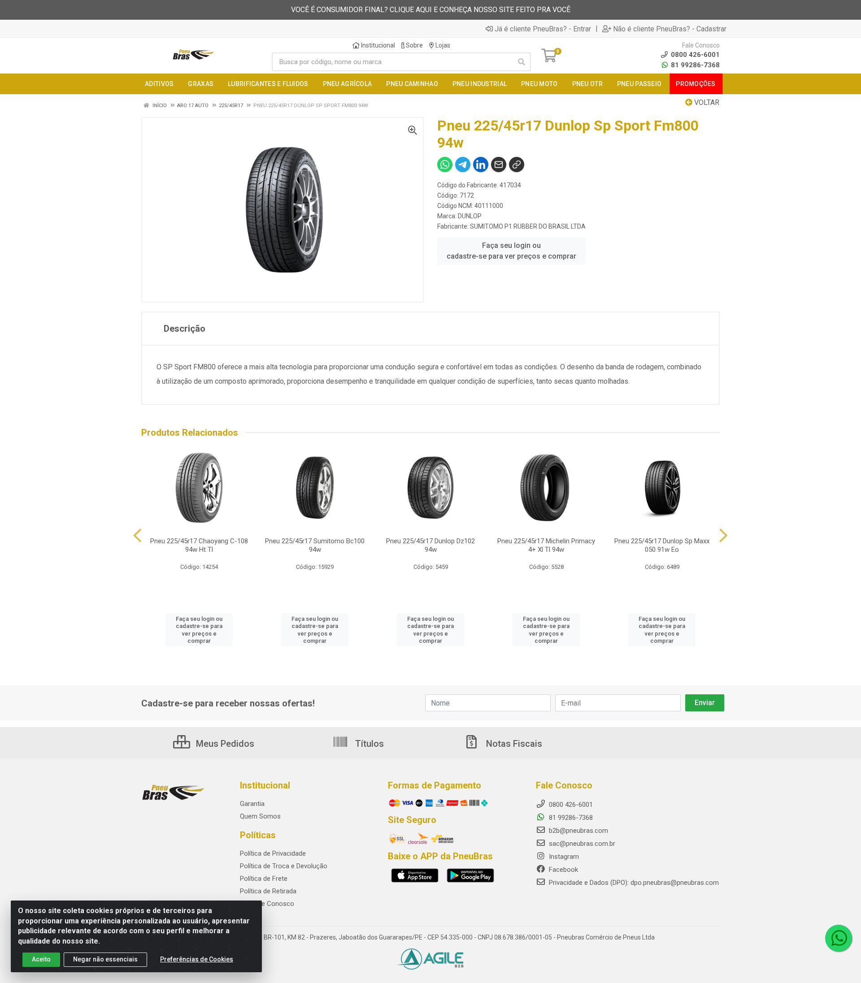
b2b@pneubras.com (577, 831)
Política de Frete (263, 879)
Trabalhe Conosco (267, 904)
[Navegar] (137, 535)
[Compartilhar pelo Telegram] (462, 164)
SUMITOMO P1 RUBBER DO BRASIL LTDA (528, 226)
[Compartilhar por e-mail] (498, 164)
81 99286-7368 (694, 65)
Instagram (563, 857)
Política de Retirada (268, 891)
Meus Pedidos (224, 743)
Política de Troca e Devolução (283, 866)
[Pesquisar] (521, 61)
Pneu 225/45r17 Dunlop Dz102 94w (430, 545)
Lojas (442, 45)
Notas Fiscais (513, 743)
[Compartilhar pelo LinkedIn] (480, 164)
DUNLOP (470, 216)
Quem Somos (260, 816)
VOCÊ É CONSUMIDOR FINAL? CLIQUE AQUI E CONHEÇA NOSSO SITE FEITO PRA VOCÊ (430, 9)
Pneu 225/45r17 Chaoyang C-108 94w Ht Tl (199, 545)
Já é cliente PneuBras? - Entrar (543, 28)
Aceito (41, 959)
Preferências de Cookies (196, 959)
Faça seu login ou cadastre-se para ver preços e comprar (511, 250)
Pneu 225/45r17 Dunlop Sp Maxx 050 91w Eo (661, 545)
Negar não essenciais (105, 959)
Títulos (368, 743)
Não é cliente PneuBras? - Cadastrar (669, 28)
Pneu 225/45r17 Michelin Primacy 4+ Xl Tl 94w (546, 545)
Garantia (252, 804)
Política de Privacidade (273, 853)
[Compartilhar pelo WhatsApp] (444, 164)
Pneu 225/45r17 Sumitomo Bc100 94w (315, 545)
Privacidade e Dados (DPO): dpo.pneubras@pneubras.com (633, 883)
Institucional (377, 45)
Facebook (562, 870)
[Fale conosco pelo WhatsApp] (838, 938)
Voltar (705, 102)
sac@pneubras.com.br (581, 844)
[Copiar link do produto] (516, 164)
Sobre (413, 45)
